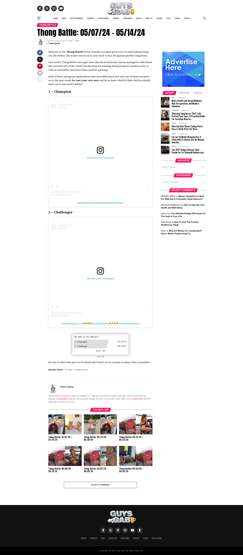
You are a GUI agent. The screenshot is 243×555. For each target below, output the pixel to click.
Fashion (90, 18)
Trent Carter (54, 43)
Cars (64, 18)
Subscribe (125, 538)
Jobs (103, 538)
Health (139, 18)
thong (69, 370)
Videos (187, 18)
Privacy (136, 538)
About (84, 538)
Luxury (159, 18)
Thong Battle (62, 399)
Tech (168, 18)
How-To (149, 18)
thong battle (81, 370)
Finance (116, 18)
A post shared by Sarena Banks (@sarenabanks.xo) (100, 202)
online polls (100, 356)
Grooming (127, 18)
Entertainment (76, 18)
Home (55, 18)
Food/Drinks (103, 18)
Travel (177, 18)
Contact (94, 538)
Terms (145, 538)
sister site (138, 399)
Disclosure (157, 538)
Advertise (112, 538)
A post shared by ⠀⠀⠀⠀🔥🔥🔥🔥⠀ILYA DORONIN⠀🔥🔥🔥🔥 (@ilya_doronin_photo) (100, 323)
